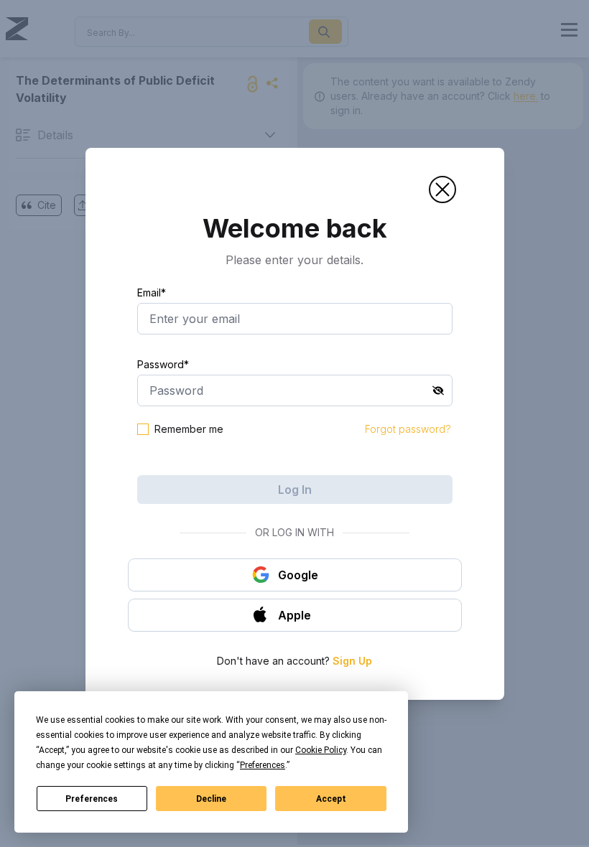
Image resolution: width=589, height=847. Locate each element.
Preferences (91, 799)
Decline (211, 799)
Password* (163, 364)
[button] (442, 189)
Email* (151, 292)
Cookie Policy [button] (320, 750)
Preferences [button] (262, 765)
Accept (331, 799)
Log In (295, 489)
